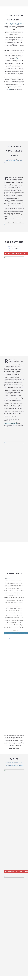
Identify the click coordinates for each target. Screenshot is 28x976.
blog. (17, 58)
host (10, 89)
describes (12, 35)
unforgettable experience (10, 423)
